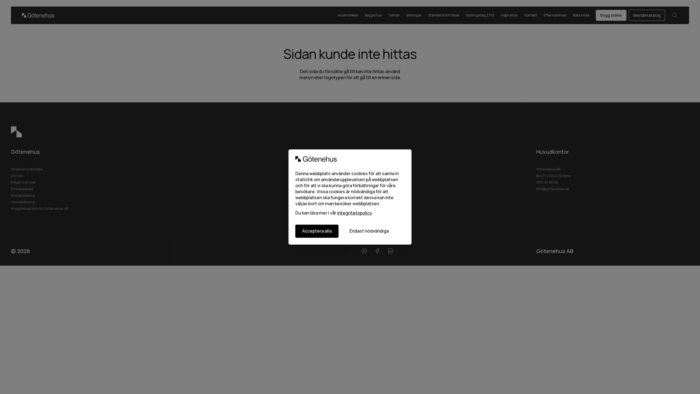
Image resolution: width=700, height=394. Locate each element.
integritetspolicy (354, 213)
